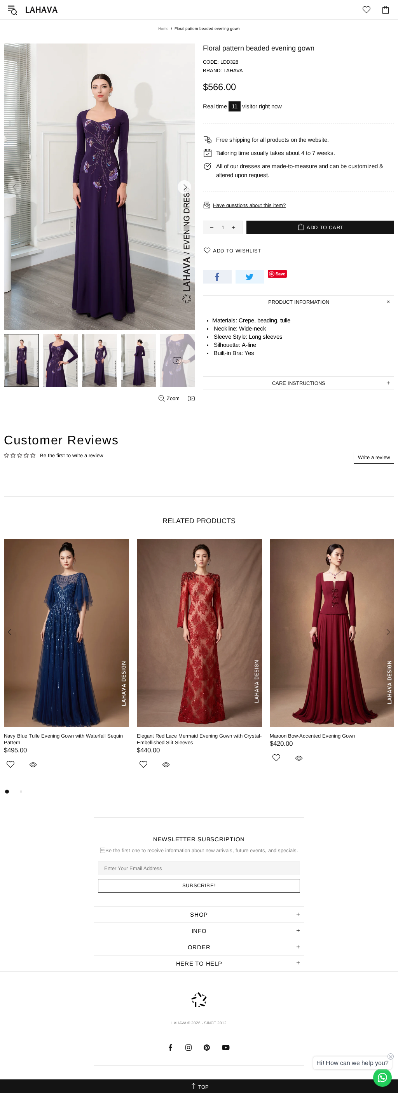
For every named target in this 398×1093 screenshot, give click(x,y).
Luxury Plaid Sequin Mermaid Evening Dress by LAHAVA (323, 739)
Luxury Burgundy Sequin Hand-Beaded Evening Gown (64, 736)
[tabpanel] (66, 659)
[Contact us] (382, 1077)
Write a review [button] (374, 457)
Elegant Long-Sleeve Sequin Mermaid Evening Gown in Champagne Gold (199, 739)
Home (163, 28)
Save (280, 274)
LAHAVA (41, 9)
